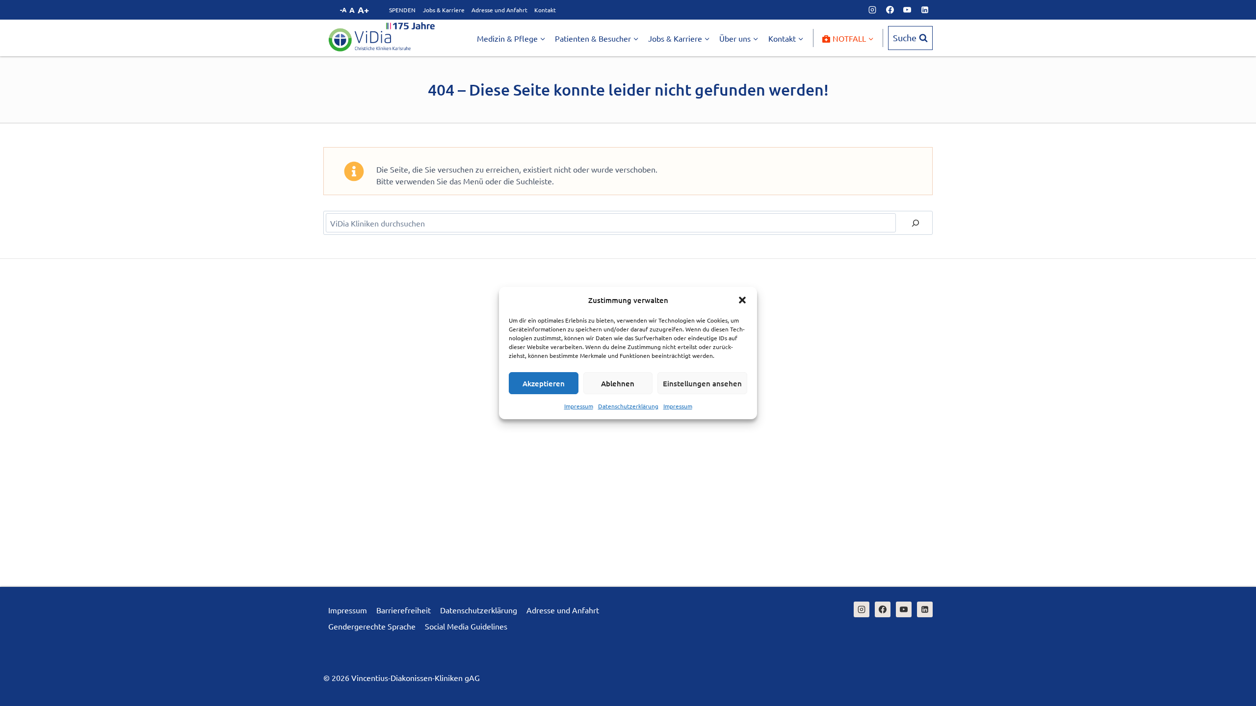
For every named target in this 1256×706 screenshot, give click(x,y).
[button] (742, 300)
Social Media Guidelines (466, 626)
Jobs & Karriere (444, 10)
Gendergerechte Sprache (372, 626)
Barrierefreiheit (403, 610)
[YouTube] (907, 10)
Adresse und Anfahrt (499, 10)
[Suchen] (915, 222)
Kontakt (545, 10)
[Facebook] (890, 10)
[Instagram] (872, 10)
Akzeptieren (544, 383)
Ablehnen (617, 383)
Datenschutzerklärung (628, 406)
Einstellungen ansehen (702, 383)
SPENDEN (402, 10)
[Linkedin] (925, 10)
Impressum (578, 406)
